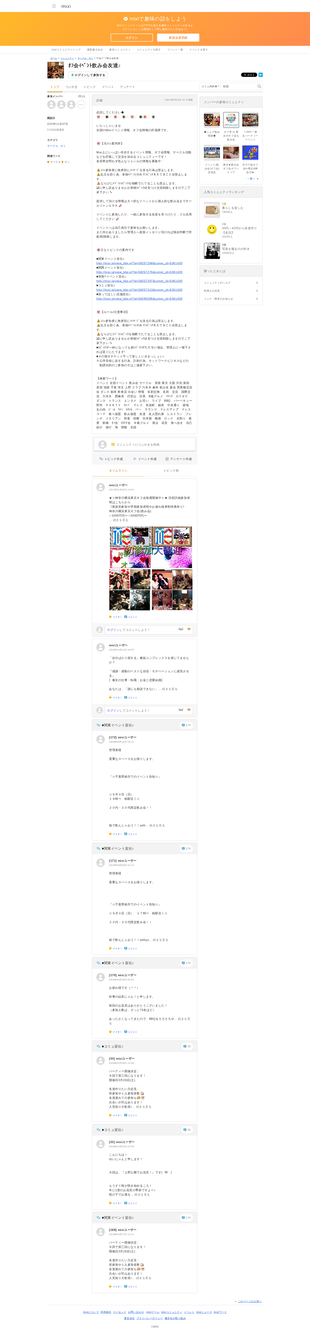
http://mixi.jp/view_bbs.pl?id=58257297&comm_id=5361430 (139, 281)
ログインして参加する (90, 75)
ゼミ (67, 162)
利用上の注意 (212, 290)
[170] (113, 975)
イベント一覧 (175, 49)
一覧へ (251, 178)
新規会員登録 (178, 37)
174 (188, 725)
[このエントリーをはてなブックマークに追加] (261, 76)
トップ (54, 86)
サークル (55, 162)
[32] (112, 1142)
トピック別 (171, 470)
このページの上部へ (250, 1301)
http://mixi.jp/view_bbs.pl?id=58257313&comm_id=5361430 (139, 289)
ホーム (53, 58)
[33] (112, 1058)
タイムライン (118, 470)
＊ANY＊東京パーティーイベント (250, 136)
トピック (90, 86)
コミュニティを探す (149, 49)
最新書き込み (95, 49)
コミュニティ (67, 58)
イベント (108, 86)
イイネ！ (117, 617)
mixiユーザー (118, 485)
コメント (132, 617)
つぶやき (71, 86)
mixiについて (91, 1312)
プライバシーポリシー (149, 1318)
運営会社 (129, 1318)
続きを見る (120, 520)
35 (189, 1046)
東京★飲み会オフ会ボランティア (231, 168)
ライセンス (119, 1312)
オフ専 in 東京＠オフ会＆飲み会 (231, 136)
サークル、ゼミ (85, 58)
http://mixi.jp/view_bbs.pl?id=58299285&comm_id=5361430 (139, 298)
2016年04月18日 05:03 (121, 979)
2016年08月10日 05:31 (121, 742)
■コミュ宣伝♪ (112, 1046)
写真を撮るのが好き (236, 248)
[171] (113, 860)
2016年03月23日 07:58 (121, 1146)
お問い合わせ (136, 1312)
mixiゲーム (152, 1312)
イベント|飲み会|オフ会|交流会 (212, 168)
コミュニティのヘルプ (217, 282)
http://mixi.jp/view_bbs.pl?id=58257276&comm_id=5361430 (139, 272)
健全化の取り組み (175, 1318)
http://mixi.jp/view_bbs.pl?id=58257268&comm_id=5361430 (139, 263)
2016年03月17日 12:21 (121, 1234)
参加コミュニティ (120, 49)
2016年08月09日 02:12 (121, 865)
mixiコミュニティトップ (66, 49)
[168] (113, 1229)
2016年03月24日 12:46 (121, 1063)
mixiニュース (204, 1312)
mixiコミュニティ (171, 1312)
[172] (113, 737)
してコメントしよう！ (128, 629)
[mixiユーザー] (100, 487)
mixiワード (220, 1312)
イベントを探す (198, 49)
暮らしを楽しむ (233, 208)
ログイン (131, 37)
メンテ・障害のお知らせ (218, 298)
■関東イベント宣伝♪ (118, 725)
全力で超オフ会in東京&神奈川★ (250, 168)
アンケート (127, 86)
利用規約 (106, 1312)
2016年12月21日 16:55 (121, 650)
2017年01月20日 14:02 (121, 489)
